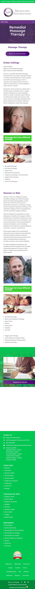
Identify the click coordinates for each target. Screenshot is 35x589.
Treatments (8, 470)
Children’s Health (10, 509)
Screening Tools (9, 478)
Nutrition (7, 507)
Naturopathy (8, 525)
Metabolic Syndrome (11, 501)
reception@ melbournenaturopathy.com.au (18, 445)
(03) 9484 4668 (10, 443)
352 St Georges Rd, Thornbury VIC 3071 (17, 440)
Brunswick (26, 564)
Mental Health (9, 517)
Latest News (8, 483)
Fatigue (7, 514)
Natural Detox (9, 499)
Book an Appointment (18, 425)
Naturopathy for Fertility (12, 535)
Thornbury (8, 546)
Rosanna (17, 575)
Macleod (26, 571)
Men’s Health (8, 512)
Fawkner (17, 568)
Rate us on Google (13, 582)
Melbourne (9, 564)
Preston (7, 540)
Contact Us (8, 486)
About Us (7, 468)
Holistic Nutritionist (10, 528)
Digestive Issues (9, 496)
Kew (20, 571)
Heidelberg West (11, 571)
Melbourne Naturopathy (13, 437)
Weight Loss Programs (11, 481)
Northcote (8, 543)
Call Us (12, 414)
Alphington (17, 564)
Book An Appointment (17, 53)
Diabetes (7, 504)
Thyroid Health (9, 475)
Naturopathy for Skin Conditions (14, 530)
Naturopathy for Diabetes (12, 533)
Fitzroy (25, 568)
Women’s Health (9, 473)
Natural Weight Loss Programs (14, 538)
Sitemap (7, 488)
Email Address (14, 407)
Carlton (10, 568)
